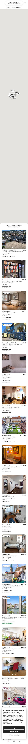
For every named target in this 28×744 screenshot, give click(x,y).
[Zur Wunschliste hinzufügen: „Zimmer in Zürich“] (24, 356)
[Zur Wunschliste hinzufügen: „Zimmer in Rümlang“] (24, 261)
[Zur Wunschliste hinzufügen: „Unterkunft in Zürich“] (24, 659)
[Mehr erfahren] (19, 226)
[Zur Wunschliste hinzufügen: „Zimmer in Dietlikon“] (24, 506)
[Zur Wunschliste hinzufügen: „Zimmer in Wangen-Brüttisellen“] (24, 324)
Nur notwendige (14, 731)
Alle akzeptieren (14, 728)
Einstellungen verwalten (14, 735)
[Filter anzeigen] (25, 2)
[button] (10, 256)
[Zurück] (3, 2)
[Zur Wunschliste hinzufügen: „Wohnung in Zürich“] (24, 293)
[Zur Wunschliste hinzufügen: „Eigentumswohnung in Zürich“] (24, 232)
